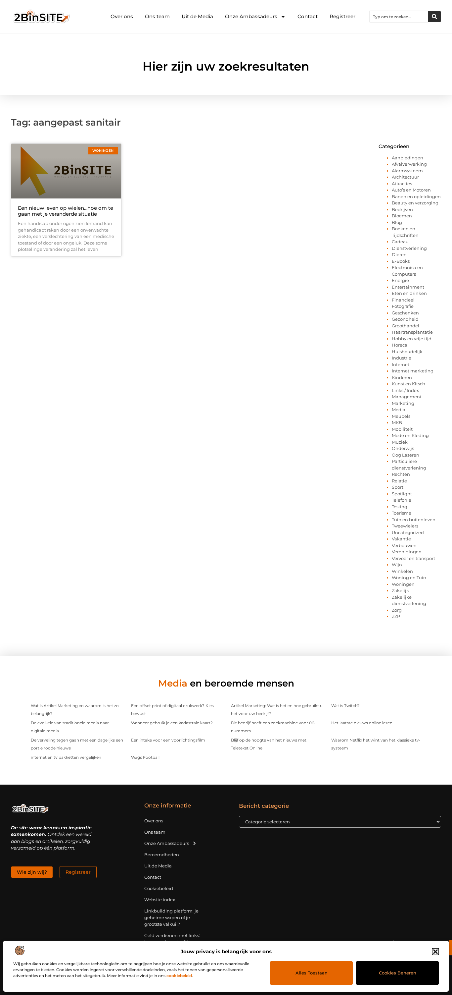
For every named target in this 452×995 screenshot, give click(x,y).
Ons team (157, 16)
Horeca (399, 345)
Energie (400, 280)
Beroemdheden (161, 854)
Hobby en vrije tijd (411, 338)
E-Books (401, 261)
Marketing (403, 403)
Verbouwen (404, 545)
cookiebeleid (179, 975)
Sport (397, 487)
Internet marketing (412, 370)
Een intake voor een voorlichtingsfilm (168, 740)
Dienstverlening (409, 248)
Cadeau (400, 241)
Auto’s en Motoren (411, 190)
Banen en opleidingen (416, 196)
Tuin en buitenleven (413, 519)
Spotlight (402, 493)
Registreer (342, 16)
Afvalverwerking (409, 164)
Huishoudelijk (407, 351)
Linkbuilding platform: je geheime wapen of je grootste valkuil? (171, 917)
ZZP (396, 616)
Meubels (401, 416)
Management (407, 396)
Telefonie (401, 500)
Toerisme (401, 513)
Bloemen (402, 215)
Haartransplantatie (412, 332)
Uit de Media (197, 16)
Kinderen (402, 377)
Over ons (122, 16)
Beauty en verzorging (415, 202)
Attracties (402, 183)
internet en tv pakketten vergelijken (66, 757)
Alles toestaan (311, 972)
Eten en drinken (409, 293)
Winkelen (402, 571)
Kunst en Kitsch (408, 383)
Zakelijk (400, 590)
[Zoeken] (434, 16)
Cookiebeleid (158, 888)
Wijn (397, 564)
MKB (397, 422)
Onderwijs (403, 448)
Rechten (401, 474)
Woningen (403, 584)
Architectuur (405, 177)
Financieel (403, 300)
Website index (159, 899)
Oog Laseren (405, 455)
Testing (399, 506)
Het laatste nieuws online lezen (361, 722)
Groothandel (405, 325)
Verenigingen (407, 551)
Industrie (401, 357)
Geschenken (405, 312)
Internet (400, 364)
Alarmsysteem (407, 170)
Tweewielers (405, 525)
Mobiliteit (402, 429)
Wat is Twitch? (345, 705)
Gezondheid (405, 319)
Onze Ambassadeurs (251, 16)
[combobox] (399, 16)
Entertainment (408, 287)
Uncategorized (408, 532)
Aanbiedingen (407, 157)
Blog (397, 222)
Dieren (399, 254)
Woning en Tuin (409, 577)
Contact (307, 16)
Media (398, 409)
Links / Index (405, 390)
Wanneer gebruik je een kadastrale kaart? (172, 722)
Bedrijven (402, 209)
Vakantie (401, 538)
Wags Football (145, 757)
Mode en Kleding (410, 435)
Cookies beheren (397, 972)
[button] (435, 951)
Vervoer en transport (413, 558)
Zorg (397, 610)
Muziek (400, 442)
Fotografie (403, 306)
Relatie (399, 480)
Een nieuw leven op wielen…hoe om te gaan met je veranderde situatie (65, 211)
